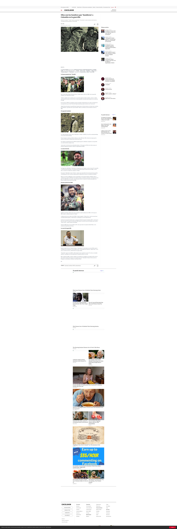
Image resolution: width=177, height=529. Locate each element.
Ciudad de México (79, 511)
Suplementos (98, 504)
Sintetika (77, 516)
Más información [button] (48, 527)
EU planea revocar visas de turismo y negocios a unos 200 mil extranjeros (110, 32)
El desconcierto (108, 89)
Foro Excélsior (88, 506)
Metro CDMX (88, 511)
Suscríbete (67, 515)
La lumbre (107, 84)
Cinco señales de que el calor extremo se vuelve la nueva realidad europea (110, 54)
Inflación (94, 7)
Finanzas (77, 509)
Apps (107, 507)
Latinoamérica (78, 265)
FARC (74, 265)
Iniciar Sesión (67, 507)
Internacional (78, 507)
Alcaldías (97, 511)
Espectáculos (78, 514)
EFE (63, 23)
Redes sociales (98, 509)
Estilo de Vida (98, 516)
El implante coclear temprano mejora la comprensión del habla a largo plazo (110, 47)
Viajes (107, 504)
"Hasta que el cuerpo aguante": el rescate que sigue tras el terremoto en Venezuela (110, 39)
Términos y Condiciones (65, 520)
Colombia (66, 265)
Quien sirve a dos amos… (110, 98)
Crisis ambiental (89, 507)
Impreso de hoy (113, 10)
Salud (97, 514)
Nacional (77, 506)
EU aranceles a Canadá (107, 7)
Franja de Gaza (88, 509)
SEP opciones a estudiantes (87, 7)
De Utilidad (108, 506)
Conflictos (70, 265)
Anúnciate (112, 7)
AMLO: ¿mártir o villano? (110, 93)
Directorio (63, 518)
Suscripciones (108, 516)
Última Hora (114, 9)
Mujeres (87, 516)
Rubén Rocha (79, 7)
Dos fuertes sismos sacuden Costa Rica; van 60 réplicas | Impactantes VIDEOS (110, 61)
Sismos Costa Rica (99, 7)
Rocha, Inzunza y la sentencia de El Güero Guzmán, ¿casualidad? (110, 80)
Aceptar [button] (172, 527)
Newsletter (67, 510)
